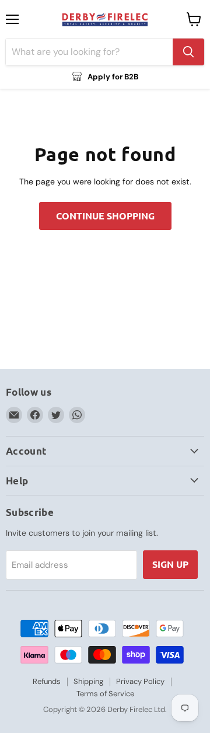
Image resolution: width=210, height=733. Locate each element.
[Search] (188, 52)
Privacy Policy (140, 681)
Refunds (47, 681)
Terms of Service (105, 694)
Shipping (88, 681)
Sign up (170, 564)
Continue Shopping (105, 216)
